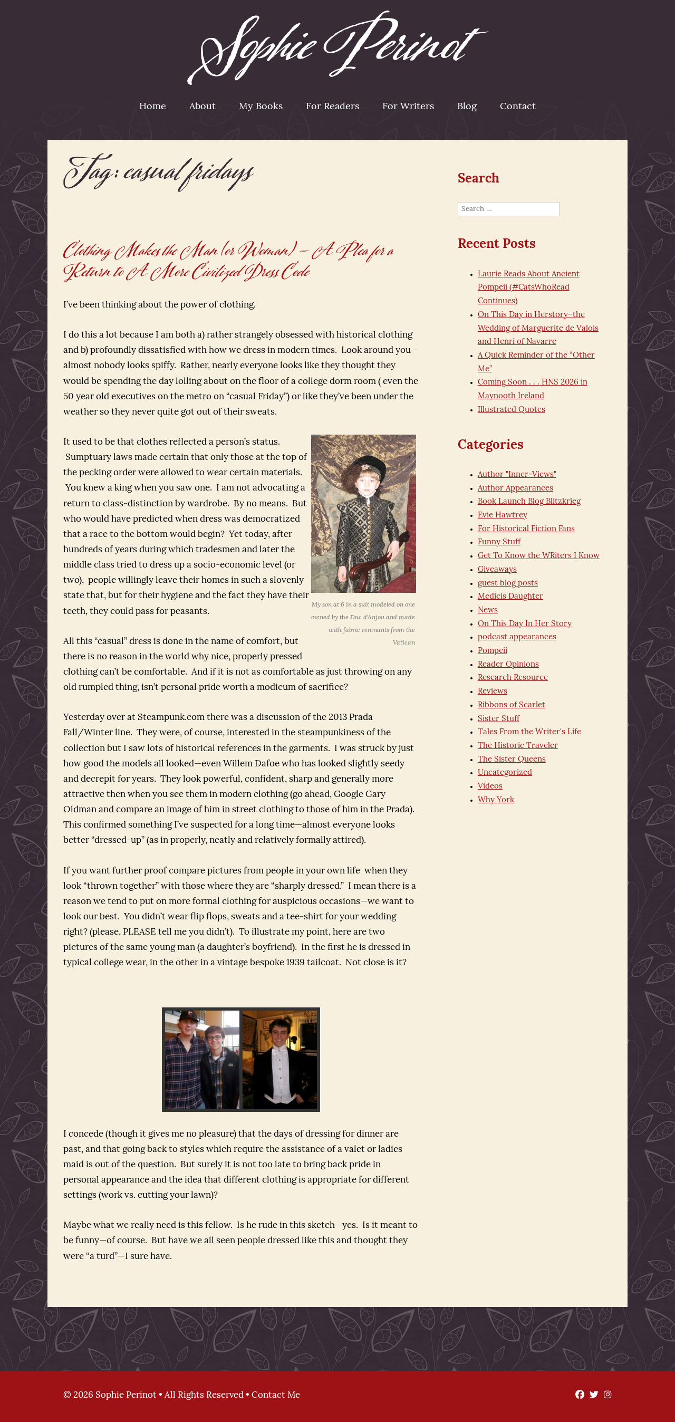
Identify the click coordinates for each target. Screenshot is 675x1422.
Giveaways (497, 570)
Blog (467, 107)
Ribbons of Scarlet (511, 705)
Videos (490, 787)
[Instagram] (605, 1395)
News (488, 610)
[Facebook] (577, 1395)
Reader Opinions (508, 665)
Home (152, 107)
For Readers (332, 107)
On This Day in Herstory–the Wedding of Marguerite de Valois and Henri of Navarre (538, 328)
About (202, 107)
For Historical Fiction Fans (526, 529)
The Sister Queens (512, 760)
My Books (261, 107)
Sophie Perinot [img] (337, 48)
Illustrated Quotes (511, 410)
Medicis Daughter (510, 597)
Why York (496, 800)
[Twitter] (591, 1395)
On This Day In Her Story (525, 624)
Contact (518, 107)
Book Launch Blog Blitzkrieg (529, 502)
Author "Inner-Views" (517, 475)
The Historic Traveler (518, 746)
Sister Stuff (498, 719)
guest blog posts (508, 584)
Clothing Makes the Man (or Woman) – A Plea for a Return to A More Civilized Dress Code (228, 261)
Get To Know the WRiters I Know (539, 556)
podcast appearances (517, 637)
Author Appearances (515, 489)
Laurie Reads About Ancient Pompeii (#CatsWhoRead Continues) (529, 288)
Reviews (492, 692)
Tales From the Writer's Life (529, 732)
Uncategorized (505, 773)
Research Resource (513, 678)
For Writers (408, 107)
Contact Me (276, 1395)
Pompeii (492, 651)
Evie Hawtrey (502, 516)
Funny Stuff (499, 542)
